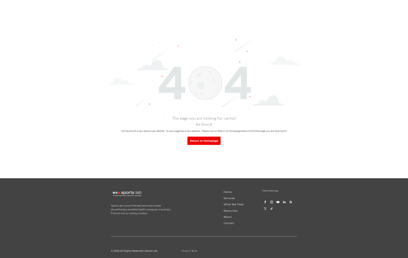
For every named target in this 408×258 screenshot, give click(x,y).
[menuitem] (236, 192)
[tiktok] (271, 209)
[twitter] (265, 209)
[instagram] (271, 202)
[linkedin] (284, 202)
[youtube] (278, 202)
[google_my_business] (291, 202)
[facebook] (265, 202)
